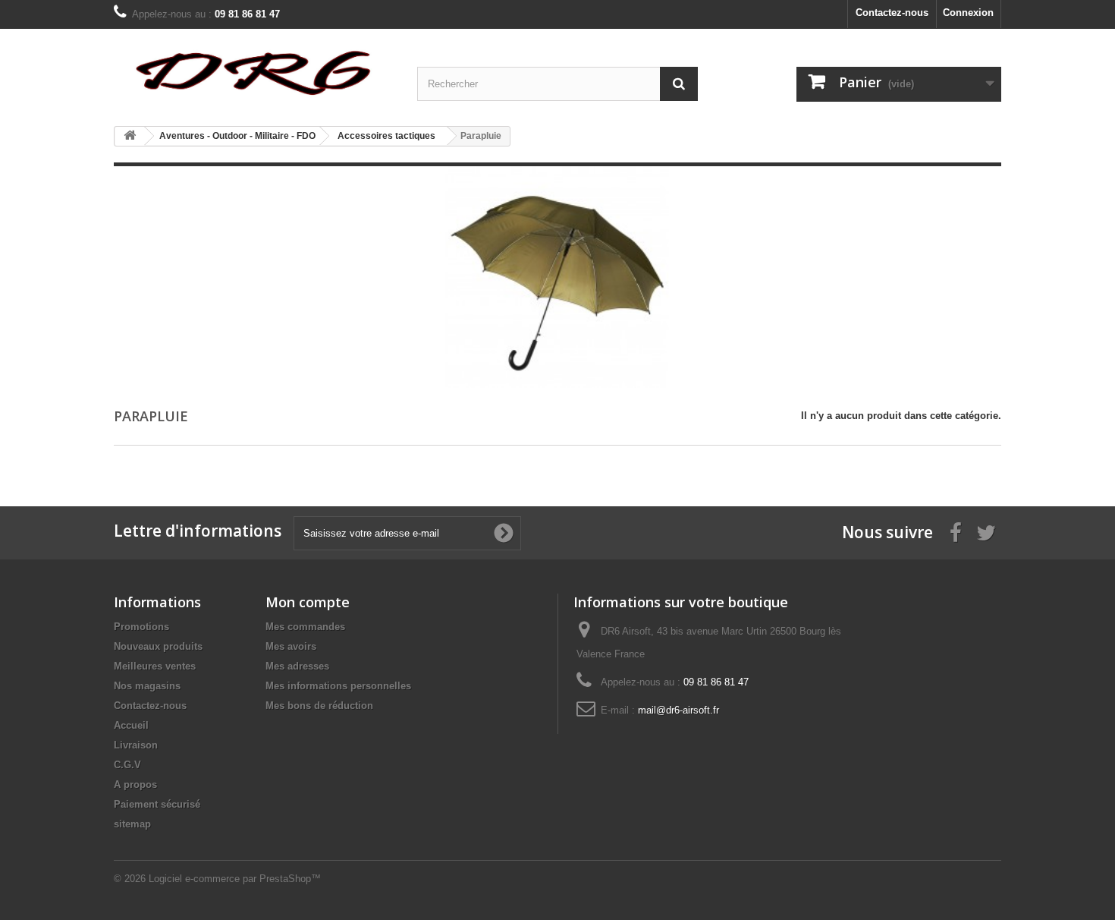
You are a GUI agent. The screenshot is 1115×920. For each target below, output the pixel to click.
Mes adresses (297, 666)
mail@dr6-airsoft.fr (678, 710)
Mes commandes (305, 626)
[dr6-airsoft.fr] (254, 71)
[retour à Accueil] (129, 136)
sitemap (132, 824)
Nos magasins (147, 686)
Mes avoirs (290, 646)
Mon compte (307, 602)
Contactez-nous (892, 12)
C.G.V (127, 764)
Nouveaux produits (158, 646)
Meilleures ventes (155, 666)
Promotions (141, 626)
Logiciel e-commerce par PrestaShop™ (235, 878)
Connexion (968, 12)
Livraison (136, 745)
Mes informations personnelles (338, 686)
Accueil (131, 725)
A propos (135, 784)
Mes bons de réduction (319, 705)
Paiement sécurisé (157, 804)
